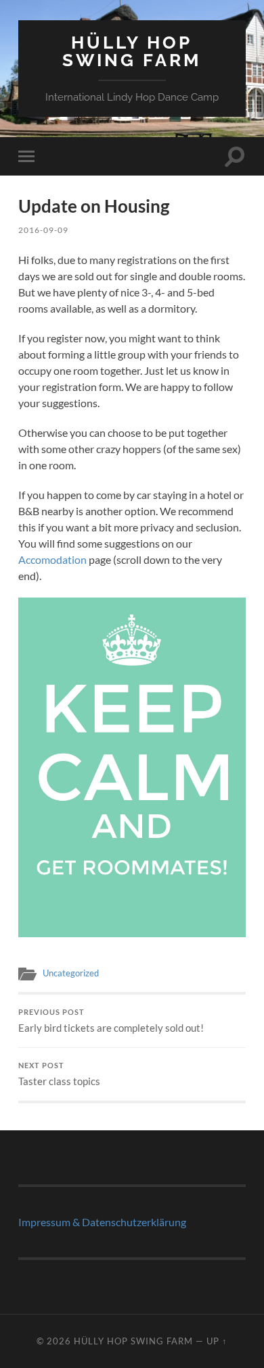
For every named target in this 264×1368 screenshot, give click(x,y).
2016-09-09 (43, 230)
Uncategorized (71, 973)
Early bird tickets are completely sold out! (111, 1021)
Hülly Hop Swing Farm (131, 51)
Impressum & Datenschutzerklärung (102, 1221)
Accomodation (52, 559)
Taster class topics (59, 1074)
